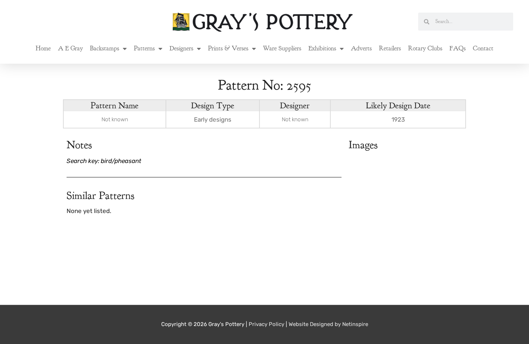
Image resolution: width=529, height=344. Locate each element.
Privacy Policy (266, 324)
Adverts (361, 48)
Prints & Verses (228, 48)
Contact (483, 48)
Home (43, 48)
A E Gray (70, 48)
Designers (181, 48)
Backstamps (104, 48)
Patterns (144, 48)
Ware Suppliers (282, 48)
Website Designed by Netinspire (328, 324)
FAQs (457, 48)
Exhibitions (322, 48)
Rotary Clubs (425, 48)
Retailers (390, 48)
